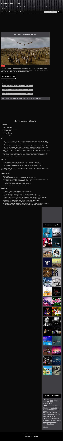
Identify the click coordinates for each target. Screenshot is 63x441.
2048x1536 (50, 412)
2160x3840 (49, 414)
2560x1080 (45, 416)
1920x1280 (45, 407)
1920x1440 (54, 407)
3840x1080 (58, 422)
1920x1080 (38, 98)
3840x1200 (45, 423)
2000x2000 (49, 411)
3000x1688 (54, 420)
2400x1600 (58, 414)
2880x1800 (49, 420)
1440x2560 (45, 403)
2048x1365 (45, 412)
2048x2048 (56, 412)
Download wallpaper (8, 76)
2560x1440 (51, 416)
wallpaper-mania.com (30, 436)
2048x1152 (54, 411)
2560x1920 (52, 418)
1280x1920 (55, 401)
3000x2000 (59, 420)
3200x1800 (49, 421)
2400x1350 (53, 414)
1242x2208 (50, 401)
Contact (22, 11)
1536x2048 (50, 403)
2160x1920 (45, 414)
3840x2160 (50, 423)
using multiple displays (12, 165)
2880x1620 (44, 420)
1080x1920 (46, 400)
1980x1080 (45, 409)
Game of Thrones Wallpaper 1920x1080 (21, 98)
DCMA (2, 66)
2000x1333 (56, 409)
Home (2, 11)
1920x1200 (56, 406)
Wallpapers (45, 427)
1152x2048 (44, 401)
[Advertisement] (25, 23)
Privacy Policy (9, 11)
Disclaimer (16, 11)
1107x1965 (55, 400)
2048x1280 (59, 411)
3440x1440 (53, 421)
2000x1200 (52, 409)
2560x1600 (46, 418)
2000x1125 (49, 409)
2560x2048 (57, 418)
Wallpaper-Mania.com (10, 3)
